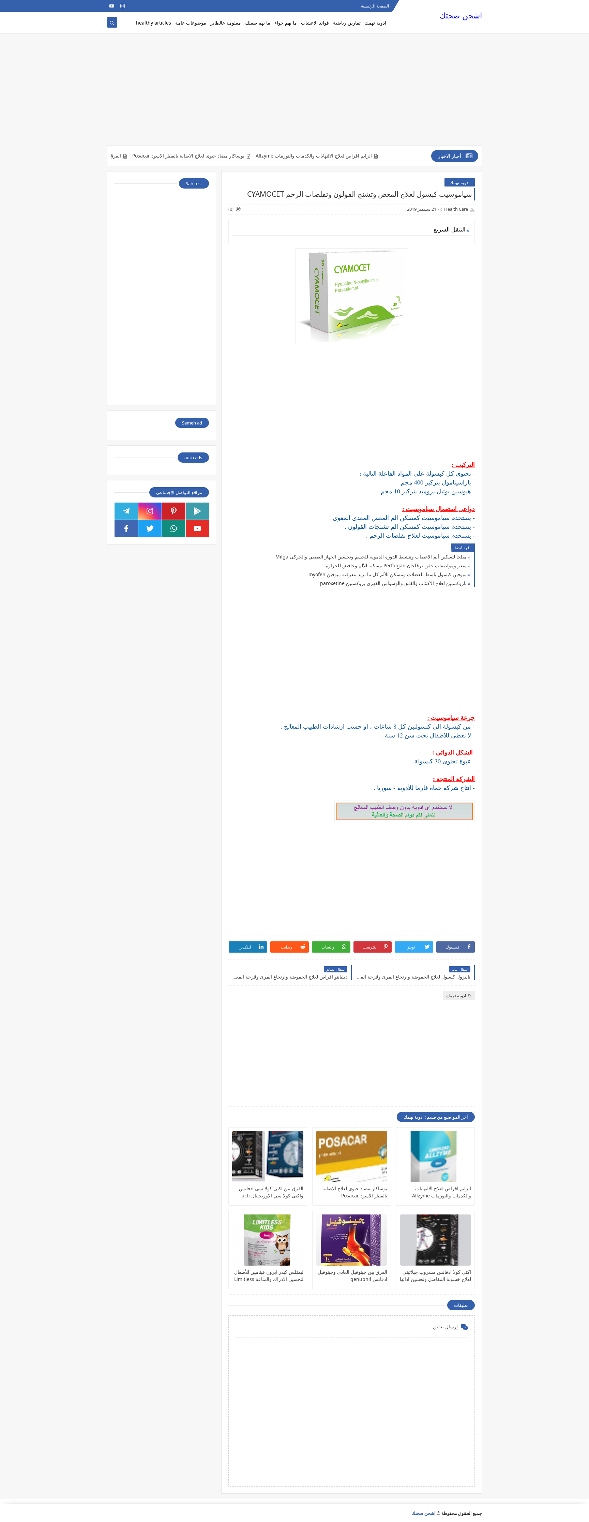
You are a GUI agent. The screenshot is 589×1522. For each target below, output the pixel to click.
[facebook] (126, 528)
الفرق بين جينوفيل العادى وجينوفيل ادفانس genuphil (352, 1275)
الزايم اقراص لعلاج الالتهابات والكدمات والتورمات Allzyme (342, 156)
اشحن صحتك (460, 15)
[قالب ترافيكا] (155, 6)
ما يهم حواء (285, 22)
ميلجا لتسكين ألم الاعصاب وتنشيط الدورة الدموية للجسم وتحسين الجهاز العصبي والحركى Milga (371, 556)
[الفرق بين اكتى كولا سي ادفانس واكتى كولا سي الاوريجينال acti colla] (267, 1156)
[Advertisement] (294, 92)
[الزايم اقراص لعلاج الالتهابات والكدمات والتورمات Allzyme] (435, 1156)
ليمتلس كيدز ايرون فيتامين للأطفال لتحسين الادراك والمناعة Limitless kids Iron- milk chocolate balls (268, 1276)
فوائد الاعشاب (315, 22)
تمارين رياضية (347, 22)
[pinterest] (173, 511)
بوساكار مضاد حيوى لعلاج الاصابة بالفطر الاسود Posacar (216, 156)
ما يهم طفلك (257, 22)
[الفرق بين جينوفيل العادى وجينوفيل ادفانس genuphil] (351, 1240)
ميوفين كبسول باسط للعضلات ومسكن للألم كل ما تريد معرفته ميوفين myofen (387, 574)
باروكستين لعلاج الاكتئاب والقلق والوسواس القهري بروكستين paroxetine (393, 583)
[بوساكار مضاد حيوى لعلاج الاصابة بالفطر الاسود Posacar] (351, 1156)
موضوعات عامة (190, 22)
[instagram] (122, 6)
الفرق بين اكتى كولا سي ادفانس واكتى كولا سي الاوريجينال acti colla (271, 1192)
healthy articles (153, 22)
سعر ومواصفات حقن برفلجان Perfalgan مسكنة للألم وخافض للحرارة (396, 565)
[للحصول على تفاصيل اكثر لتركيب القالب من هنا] (133, 6)
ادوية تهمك (375, 22)
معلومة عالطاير (225, 22)
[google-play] (197, 511)
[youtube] (111, 6)
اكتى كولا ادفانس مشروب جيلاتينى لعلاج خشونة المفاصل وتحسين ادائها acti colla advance (435, 1276)
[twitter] (150, 528)
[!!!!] (144, 6)
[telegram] (126, 511)
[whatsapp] (173, 528)
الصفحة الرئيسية (375, 6)
